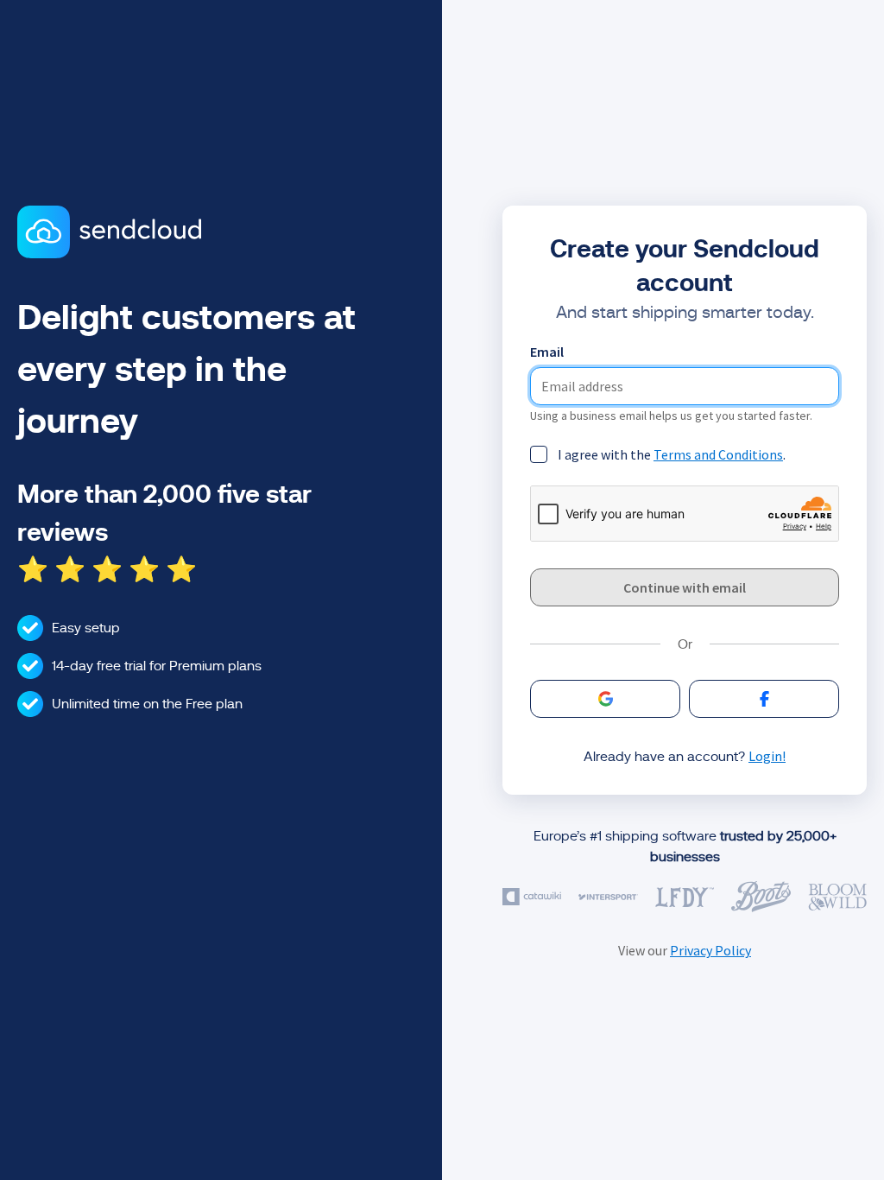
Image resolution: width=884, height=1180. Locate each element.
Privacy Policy (710, 950)
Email (547, 351)
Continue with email (684, 587)
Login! (767, 755)
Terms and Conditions (718, 454)
